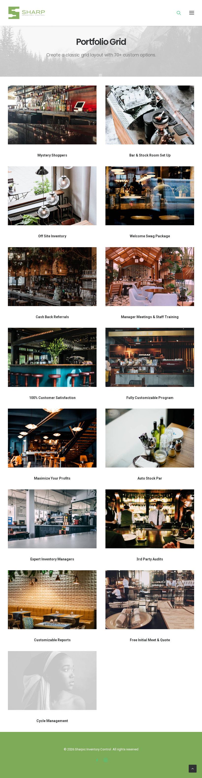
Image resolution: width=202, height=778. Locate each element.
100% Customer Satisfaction (52, 398)
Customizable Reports (52, 640)
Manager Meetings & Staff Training (150, 317)
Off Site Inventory (52, 236)
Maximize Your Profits (52, 478)
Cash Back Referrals (52, 317)
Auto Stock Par (149, 478)
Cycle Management (52, 721)
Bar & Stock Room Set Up (149, 155)
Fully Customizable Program (149, 398)
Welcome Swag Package (150, 236)
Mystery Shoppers (52, 155)
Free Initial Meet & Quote (150, 640)
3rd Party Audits (149, 559)
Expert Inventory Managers (52, 559)
